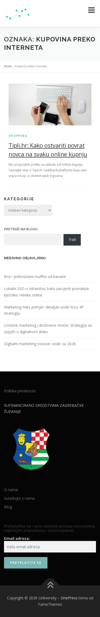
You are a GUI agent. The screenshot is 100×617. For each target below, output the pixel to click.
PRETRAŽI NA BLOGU (21, 229)
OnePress (69, 597)
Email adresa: (17, 538)
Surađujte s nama (19, 498)
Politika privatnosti (20, 390)
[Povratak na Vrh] (50, 585)
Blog (8, 506)
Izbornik (91, 10)
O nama (11, 489)
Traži (72, 239)
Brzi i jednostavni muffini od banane (35, 276)
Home (8, 66)
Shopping (18, 136)
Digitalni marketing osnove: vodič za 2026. (40, 343)
